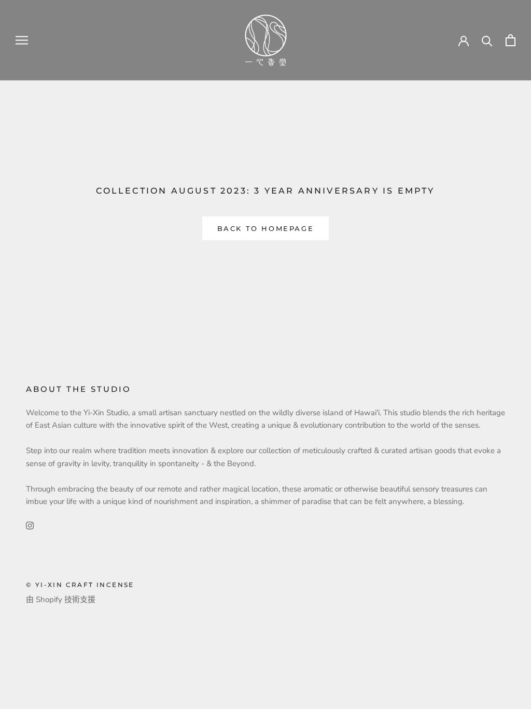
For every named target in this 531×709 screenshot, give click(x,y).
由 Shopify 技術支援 (60, 599)
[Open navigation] (22, 40)
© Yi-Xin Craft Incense (80, 585)
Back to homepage (265, 228)
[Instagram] (30, 525)
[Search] (487, 40)
